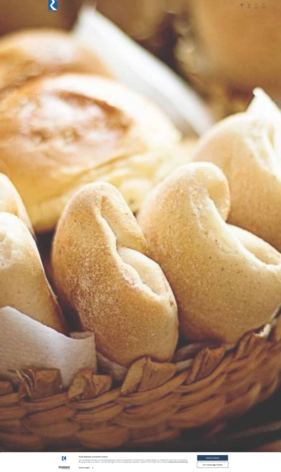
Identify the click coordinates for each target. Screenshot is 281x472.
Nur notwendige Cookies (212, 465)
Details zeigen (84, 468)
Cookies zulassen (212, 458)
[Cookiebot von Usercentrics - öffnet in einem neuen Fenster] (64, 467)
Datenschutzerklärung (177, 462)
